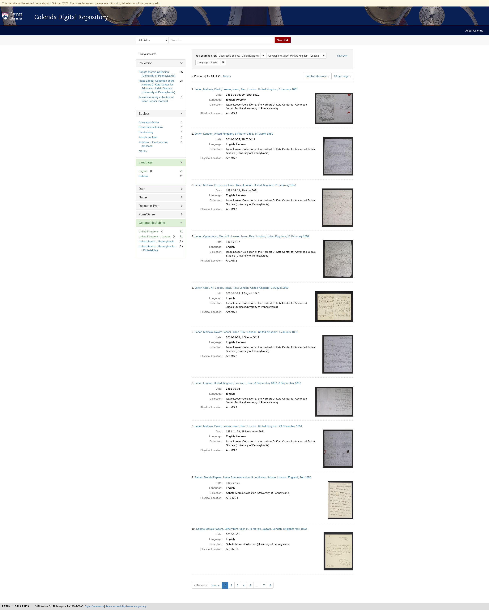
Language (145, 162)
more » (143, 150)
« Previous (200, 585)
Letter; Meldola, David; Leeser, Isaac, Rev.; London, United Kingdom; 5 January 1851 (246, 89)
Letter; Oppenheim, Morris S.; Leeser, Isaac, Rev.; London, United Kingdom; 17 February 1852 (252, 236)
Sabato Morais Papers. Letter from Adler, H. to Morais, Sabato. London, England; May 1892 (251, 528)
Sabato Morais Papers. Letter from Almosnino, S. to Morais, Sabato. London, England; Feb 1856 (253, 477)
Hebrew (143, 176)
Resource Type (149, 205)
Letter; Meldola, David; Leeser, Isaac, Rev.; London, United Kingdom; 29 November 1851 (248, 426)
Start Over (342, 55)
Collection (145, 63)
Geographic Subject (152, 222)
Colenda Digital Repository (16, 17)
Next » (227, 76)
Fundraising (146, 132)
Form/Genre (147, 214)
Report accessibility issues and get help (126, 606)
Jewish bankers (148, 137)
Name (143, 197)
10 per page (341, 76)
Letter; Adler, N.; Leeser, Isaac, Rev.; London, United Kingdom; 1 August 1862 (241, 287)
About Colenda (474, 30)
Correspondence (149, 122)
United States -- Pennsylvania (156, 241)
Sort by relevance (316, 76)
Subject (144, 113)
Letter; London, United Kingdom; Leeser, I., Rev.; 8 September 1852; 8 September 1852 (248, 383)
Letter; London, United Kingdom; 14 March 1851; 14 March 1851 (234, 133)
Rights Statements (94, 606)
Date (142, 188)
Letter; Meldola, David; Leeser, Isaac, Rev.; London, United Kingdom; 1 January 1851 (246, 331)
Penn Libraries (15, 606)
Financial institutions (151, 127)
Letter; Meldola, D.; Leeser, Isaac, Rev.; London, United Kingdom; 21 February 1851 (245, 185)
